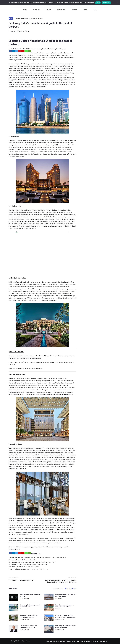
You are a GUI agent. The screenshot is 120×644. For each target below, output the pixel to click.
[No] (118, 3)
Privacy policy (106, 2)
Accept (98, 2)
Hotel (11, 18)
